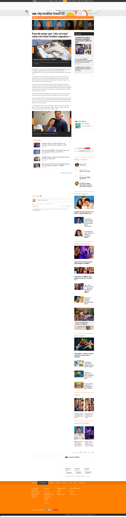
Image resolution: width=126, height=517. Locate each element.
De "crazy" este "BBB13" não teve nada (85, 178)
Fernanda (58, 69)
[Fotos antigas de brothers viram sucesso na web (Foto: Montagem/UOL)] (84, 329)
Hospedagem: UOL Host (91, 514)
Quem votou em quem (73, 17)
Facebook (47, 510)
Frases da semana (35, 491)
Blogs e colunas (35, 490)
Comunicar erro (67, 172)
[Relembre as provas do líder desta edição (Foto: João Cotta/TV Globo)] (92, 329)
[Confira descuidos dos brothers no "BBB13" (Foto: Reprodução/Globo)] (88, 329)
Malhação (46, 498)
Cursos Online (81, 121)
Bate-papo (51, 1)
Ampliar (67, 41)
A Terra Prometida (47, 493)
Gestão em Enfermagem (80, 476)
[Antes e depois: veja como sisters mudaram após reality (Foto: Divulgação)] (76, 329)
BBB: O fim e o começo (85, 171)
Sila (45, 501)
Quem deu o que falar (36, 493)
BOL (83, 1)
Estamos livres (83, 165)
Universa (69, 1)
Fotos (39, 17)
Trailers (58, 491)
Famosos (74, 1)
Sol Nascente (46, 503)
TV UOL (79, 1)
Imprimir (62, 172)
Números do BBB (59, 17)
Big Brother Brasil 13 (50, 13)
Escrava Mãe (46, 496)
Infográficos (59, 490)
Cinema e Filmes (61, 488)
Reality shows (34, 496)
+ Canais (85, 17)
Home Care (88, 476)
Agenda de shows (73, 494)
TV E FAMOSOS (35, 488)
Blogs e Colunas (50, 17)
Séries (33, 497)
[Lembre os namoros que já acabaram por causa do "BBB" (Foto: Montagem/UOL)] (80, 329)
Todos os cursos (89, 457)
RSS (51, 510)
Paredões (65, 17)
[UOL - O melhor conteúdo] (34, 1)
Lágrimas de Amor (47, 497)
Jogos (75, 482)
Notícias (56, 1)
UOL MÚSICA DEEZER (75, 488)
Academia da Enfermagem (70, 476)
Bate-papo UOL (82, 482)
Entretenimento (43, 482)
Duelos (80, 17)
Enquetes (43, 17)
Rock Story (46, 500)
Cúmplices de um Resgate (49, 494)
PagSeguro (87, 1)
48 (70, 36)
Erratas (84, 452)
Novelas (46, 488)
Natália (63, 69)
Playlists (71, 493)
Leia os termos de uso (37, 209)
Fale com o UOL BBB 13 (76, 452)
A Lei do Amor (47, 491)
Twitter (49, 510)
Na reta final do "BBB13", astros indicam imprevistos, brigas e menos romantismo (86, 185)
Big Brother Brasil (35, 494)
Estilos (71, 490)
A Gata (45, 490)
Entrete (65, 1)
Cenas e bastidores (61, 494)
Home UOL (34, 482)
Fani (40, 70)
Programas (72, 491)
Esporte (60, 1)
